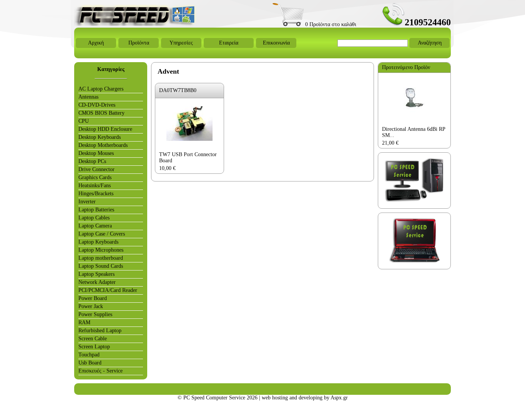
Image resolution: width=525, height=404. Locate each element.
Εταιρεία (228, 43)
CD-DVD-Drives (96, 105)
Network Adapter (97, 282)
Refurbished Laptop (99, 330)
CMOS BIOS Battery (101, 113)
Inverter (87, 201)
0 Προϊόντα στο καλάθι (330, 24)
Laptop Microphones (100, 250)
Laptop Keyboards (98, 242)
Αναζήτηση (430, 43)
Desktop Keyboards (99, 137)
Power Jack (90, 306)
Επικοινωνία (276, 43)
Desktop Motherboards (103, 145)
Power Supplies (95, 314)
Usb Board (89, 363)
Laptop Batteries (96, 210)
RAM (84, 322)
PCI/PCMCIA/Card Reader (107, 290)
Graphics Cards (94, 177)
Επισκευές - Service (100, 371)
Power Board (92, 298)
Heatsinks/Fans (94, 185)
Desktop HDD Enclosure (105, 129)
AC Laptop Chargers (100, 89)
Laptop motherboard (100, 258)
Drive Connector (96, 169)
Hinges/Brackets (95, 193)
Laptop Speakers (96, 274)
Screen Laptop (94, 347)
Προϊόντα (138, 43)
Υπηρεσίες (181, 43)
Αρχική (96, 43)
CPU (83, 121)
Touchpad (89, 355)
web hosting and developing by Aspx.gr (305, 398)
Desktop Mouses (96, 153)
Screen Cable (92, 338)
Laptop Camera (95, 226)
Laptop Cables (94, 218)
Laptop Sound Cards (100, 266)
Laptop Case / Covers (101, 234)
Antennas (88, 97)
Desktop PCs (92, 161)
